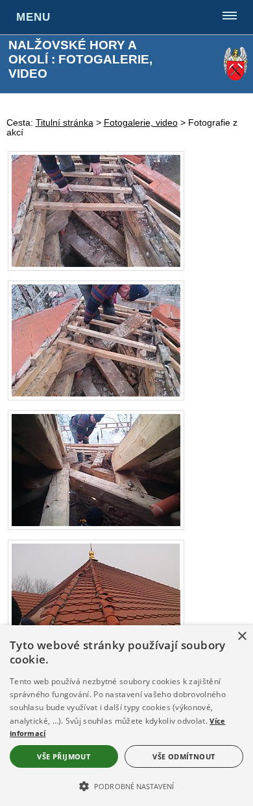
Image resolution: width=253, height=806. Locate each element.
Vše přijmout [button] (63, 756)
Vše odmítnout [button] (183, 756)
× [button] (242, 636)
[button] (126, 785)
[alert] (126, 715)
